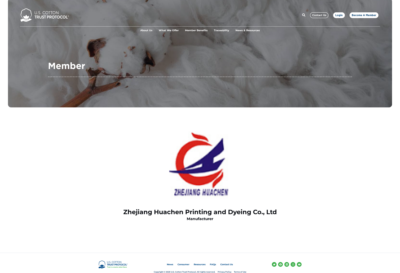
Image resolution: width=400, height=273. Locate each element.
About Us (146, 30)
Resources (199, 264)
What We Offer (169, 30)
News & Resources (247, 30)
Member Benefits (196, 30)
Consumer (183, 264)
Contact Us (226, 264)
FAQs (213, 264)
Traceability (221, 30)
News (170, 264)
